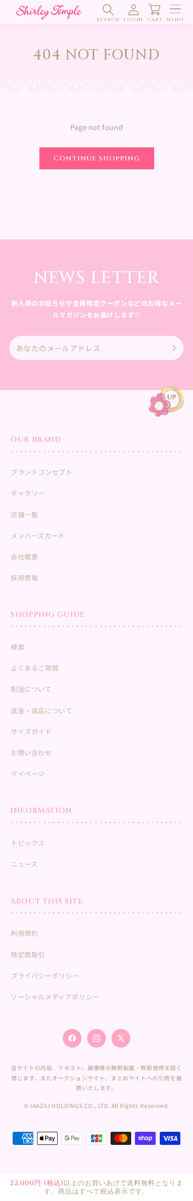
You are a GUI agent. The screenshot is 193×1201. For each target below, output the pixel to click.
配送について (31, 689)
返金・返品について (41, 710)
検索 (17, 646)
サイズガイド (31, 731)
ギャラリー (28, 493)
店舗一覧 (24, 514)
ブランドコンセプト (41, 472)
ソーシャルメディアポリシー (55, 996)
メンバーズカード (38, 535)
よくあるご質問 (35, 668)
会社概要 (24, 556)
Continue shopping (96, 158)
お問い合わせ (31, 752)
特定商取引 (28, 954)
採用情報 (24, 577)
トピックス (28, 842)
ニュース (24, 863)
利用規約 (24, 933)
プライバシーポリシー (45, 975)
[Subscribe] (173, 348)
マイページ (28, 773)
